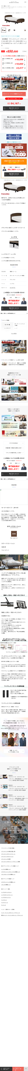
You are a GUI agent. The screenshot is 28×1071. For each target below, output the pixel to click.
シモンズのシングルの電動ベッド (8, 874)
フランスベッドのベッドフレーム (8, 854)
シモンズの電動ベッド (6, 884)
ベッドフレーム (4, 902)
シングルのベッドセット (6, 892)
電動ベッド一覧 (6, 5)
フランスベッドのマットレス (7, 856)
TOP (2, 5)
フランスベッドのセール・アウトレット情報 (10, 861)
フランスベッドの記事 (6, 859)
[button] (3, 30)
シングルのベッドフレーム (6, 894)
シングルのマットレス (6, 897)
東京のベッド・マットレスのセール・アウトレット (12, 915)
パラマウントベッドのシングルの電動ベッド (10, 871)
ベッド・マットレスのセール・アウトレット (10, 912)
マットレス (3, 905)
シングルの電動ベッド (6, 869)
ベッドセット (4, 900)
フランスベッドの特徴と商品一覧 (8, 851)
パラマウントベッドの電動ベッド (8, 882)
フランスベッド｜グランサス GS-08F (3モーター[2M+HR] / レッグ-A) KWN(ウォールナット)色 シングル (13, 7)
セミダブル (12, 287)
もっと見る (14, 333)
